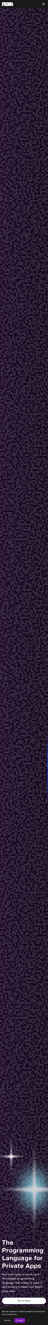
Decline (7, 1320)
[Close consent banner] (28, 1320)
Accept (20, 1320)
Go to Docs (32, 1302)
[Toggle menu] (43, 4)
